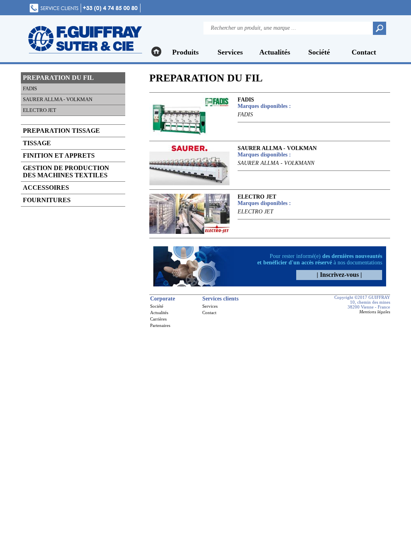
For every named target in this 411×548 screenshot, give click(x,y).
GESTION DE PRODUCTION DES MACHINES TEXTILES (66, 171)
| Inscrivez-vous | (339, 274)
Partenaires (160, 325)
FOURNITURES (47, 200)
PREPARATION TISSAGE (61, 130)
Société (319, 52)
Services (230, 52)
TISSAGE (37, 143)
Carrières (158, 319)
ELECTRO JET (39, 110)
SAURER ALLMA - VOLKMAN (57, 99)
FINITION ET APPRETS (59, 155)
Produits (185, 52)
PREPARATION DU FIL (58, 77)
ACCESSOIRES (46, 187)
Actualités (274, 52)
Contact (364, 52)
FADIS (30, 88)
